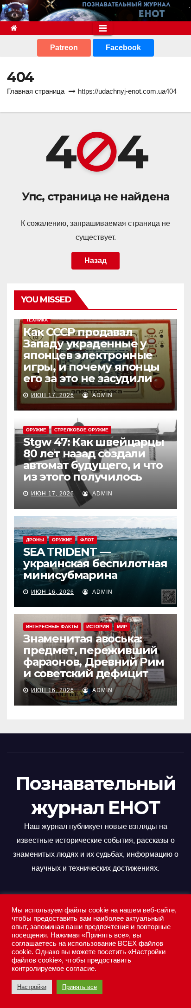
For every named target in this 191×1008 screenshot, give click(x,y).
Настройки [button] (31, 986)
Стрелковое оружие (81, 429)
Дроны (35, 539)
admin (101, 395)
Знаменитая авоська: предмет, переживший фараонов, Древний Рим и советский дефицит (93, 656)
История (97, 626)
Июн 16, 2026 (52, 592)
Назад (95, 260)
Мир (122, 626)
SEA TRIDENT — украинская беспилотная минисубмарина (95, 563)
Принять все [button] (79, 986)
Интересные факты (52, 626)
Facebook (123, 47)
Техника (37, 319)
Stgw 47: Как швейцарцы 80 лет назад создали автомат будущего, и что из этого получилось (93, 459)
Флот (87, 539)
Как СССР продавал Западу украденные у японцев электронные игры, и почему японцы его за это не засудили (91, 355)
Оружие (36, 429)
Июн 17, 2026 (52, 395)
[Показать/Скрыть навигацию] (103, 28)
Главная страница (35, 91)
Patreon (64, 47)
